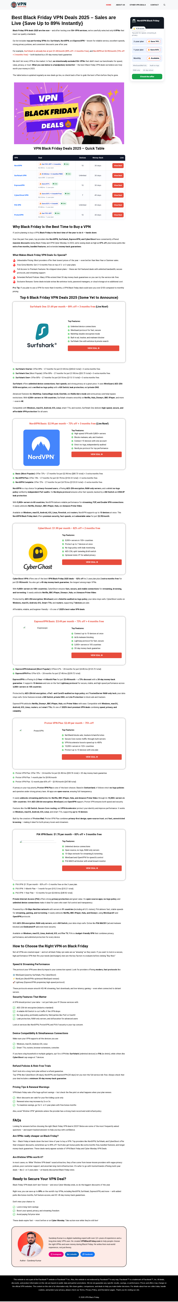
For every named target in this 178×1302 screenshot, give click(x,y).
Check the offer (147, 76)
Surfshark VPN (20, 175)
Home (108, 5)
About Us (120, 5)
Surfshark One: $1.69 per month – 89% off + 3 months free (63, 306)
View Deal (118, 166)
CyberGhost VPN (21, 195)
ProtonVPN (18, 215)
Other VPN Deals (138, 5)
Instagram (57, 1254)
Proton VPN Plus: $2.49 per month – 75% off (69, 723)
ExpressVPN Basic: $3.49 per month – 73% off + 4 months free (69, 621)
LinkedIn (73, 1254)
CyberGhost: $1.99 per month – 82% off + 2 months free (69, 528)
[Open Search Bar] (164, 4)
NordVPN (18, 165)
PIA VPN (17, 205)
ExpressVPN (19, 185)
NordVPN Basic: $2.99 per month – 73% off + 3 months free (62, 423)
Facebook (88, 1254)
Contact (155, 5)
